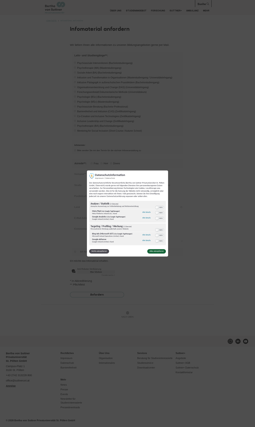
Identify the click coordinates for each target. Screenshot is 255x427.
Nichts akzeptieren (99, 251)
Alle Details (146, 212)
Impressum (99, 178)
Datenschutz (110, 178)
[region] (127, 223)
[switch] (159, 207)
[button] (157, 207)
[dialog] (127, 213)
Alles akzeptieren (156, 251)
